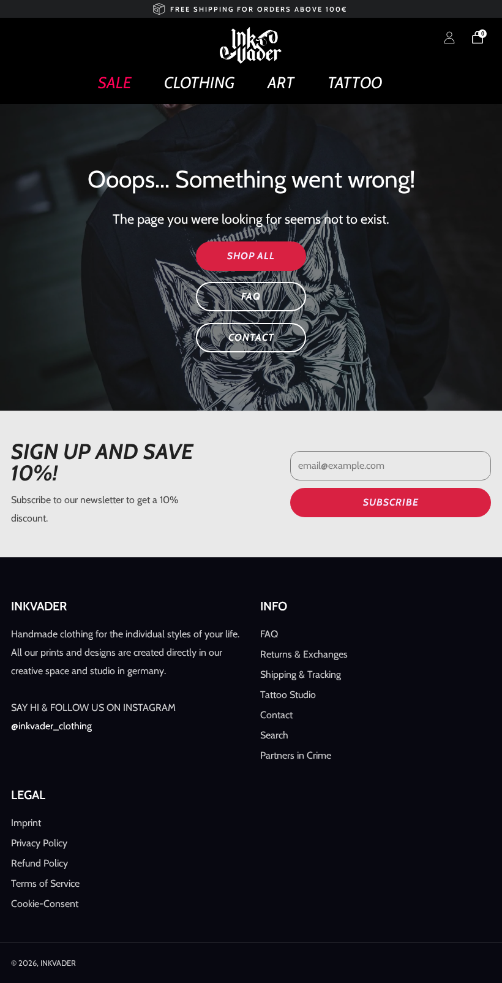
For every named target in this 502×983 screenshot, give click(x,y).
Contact (276, 715)
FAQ (251, 296)
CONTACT (251, 337)
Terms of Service (45, 883)
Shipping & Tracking (300, 674)
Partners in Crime (295, 755)
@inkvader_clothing (51, 726)
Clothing (199, 83)
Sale (114, 83)
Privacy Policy (39, 843)
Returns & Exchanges (304, 654)
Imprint (26, 823)
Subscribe (391, 502)
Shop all (251, 256)
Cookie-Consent (44, 903)
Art (281, 83)
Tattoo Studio (288, 694)
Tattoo (355, 83)
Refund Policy (39, 863)
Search (274, 735)
